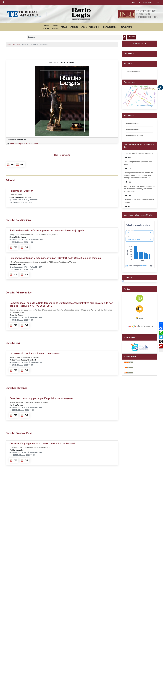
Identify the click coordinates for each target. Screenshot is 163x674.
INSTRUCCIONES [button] (110, 27)
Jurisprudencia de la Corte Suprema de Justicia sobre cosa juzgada (47, 231)
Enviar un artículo (139, 43)
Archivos (16, 44)
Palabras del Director (21, 191)
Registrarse (147, 2)
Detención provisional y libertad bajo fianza (138, 163)
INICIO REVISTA (55, 27)
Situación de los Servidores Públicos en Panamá (139, 201)
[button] (160, 87)
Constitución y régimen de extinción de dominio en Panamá (42, 444)
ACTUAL (64, 27)
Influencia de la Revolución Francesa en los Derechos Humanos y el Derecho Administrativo (139, 189)
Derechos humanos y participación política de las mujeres (41, 399)
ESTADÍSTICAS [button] (127, 27)
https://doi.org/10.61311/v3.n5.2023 (24, 144)
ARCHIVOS (74, 27)
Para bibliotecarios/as (134, 135)
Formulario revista (133, 71)
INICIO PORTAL (46, 27)
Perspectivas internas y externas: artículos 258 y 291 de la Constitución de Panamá (55, 258)
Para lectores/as (132, 124)
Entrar (157, 2)
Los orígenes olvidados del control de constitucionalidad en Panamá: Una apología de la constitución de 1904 (138, 175)
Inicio (9, 44)
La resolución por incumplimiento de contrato (35, 354)
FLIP (22, 164)
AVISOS (84, 27)
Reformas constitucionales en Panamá (138, 153)
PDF (12, 164)
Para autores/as (132, 129)
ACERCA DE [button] (94, 27)
